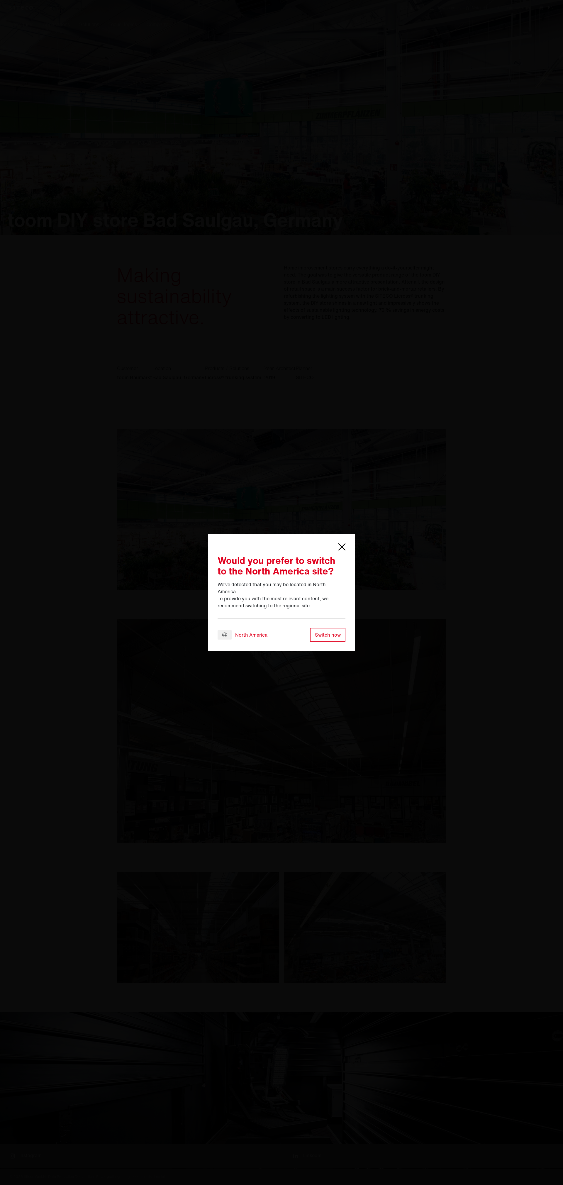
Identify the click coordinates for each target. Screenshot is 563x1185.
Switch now (328, 634)
